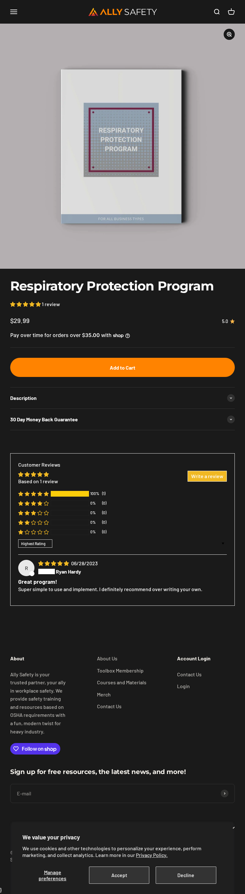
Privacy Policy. (151, 855)
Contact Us (109, 706)
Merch (104, 694)
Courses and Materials (121, 682)
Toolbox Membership (120, 670)
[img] (54, 563)
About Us (107, 658)
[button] (26, 304)
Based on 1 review (38, 481)
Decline (185, 875)
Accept (119, 875)
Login (183, 686)
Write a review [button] (207, 476)
